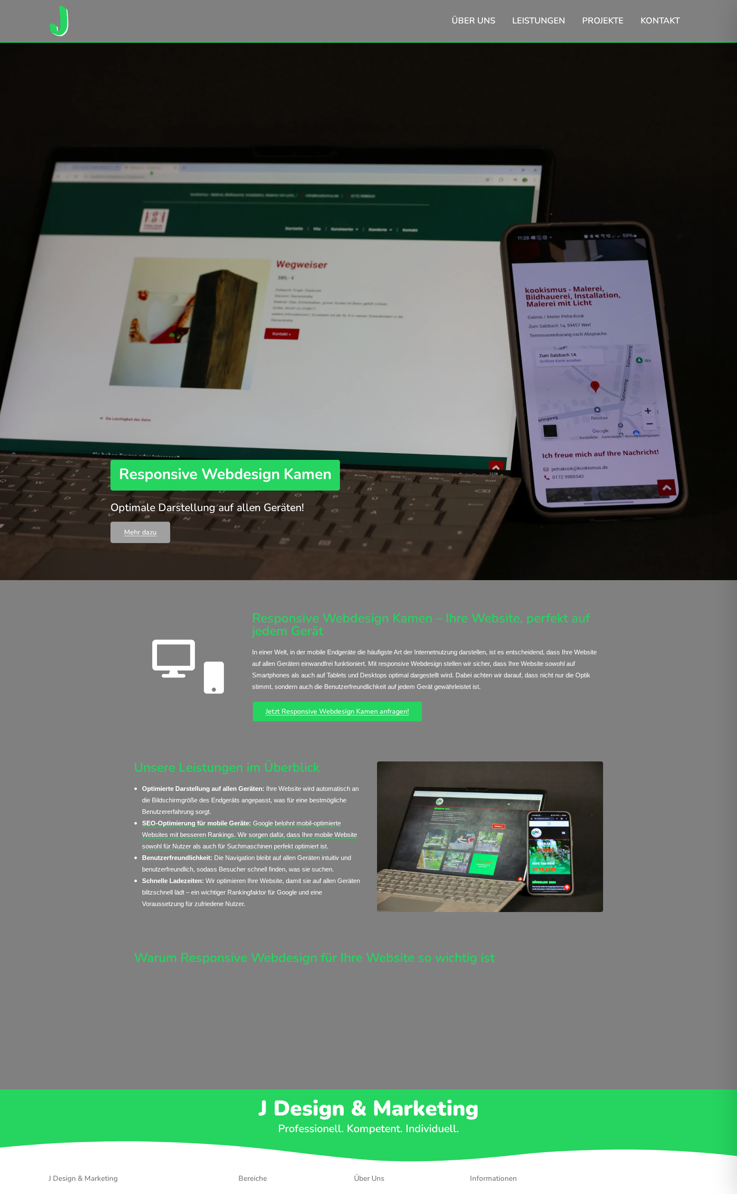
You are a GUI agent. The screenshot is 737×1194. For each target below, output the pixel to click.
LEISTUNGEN (538, 20)
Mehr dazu (140, 532)
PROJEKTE (603, 20)
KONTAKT (660, 20)
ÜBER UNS (473, 20)
